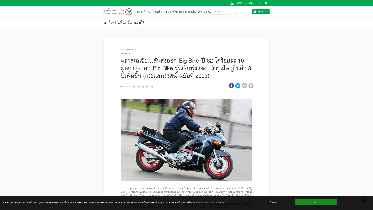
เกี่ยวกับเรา (241, 3)
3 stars (143, 86)
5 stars (152, 86)
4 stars (147, 86)
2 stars (139, 86)
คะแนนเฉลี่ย (125, 86)
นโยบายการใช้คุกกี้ (211, 202)
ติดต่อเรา (252, 3)
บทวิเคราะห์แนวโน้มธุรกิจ (124, 22)
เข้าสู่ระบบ (262, 11)
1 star (134, 86)
